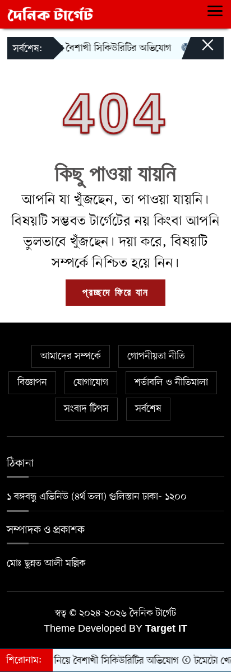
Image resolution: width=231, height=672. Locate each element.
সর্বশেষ (148, 409)
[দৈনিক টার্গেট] (50, 14)
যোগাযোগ (90, 382)
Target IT (166, 628)
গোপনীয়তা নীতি (156, 356)
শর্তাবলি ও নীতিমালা (171, 382)
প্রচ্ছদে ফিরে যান (115, 292)
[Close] (197, 50)
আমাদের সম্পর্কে (70, 356)
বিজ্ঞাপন (32, 382)
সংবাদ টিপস (86, 409)
